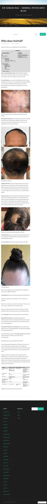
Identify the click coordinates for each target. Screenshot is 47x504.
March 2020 (5, 465)
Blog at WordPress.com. (9, 501)
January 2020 (6, 472)
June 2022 (5, 453)
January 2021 (6, 459)
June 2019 (5, 484)
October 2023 (6, 411)
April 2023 (5, 430)
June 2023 (5, 424)
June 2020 (5, 462)
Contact (17, 25)
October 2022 (6, 440)
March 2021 (5, 456)
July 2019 (5, 481)
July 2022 (5, 450)
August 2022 (5, 446)
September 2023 (6, 415)
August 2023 (5, 418)
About (11, 25)
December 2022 (6, 434)
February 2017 (6, 491)
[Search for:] (40, 34)
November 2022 (6, 437)
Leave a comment (15, 43)
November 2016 (6, 494)
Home (6, 25)
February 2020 (6, 469)
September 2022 (6, 443)
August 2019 (5, 478)
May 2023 (5, 427)
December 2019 (6, 475)
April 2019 (5, 488)
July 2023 (5, 421)
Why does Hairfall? (12, 40)
